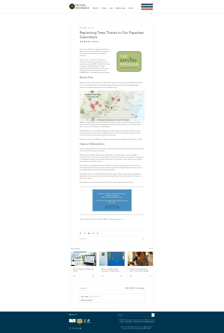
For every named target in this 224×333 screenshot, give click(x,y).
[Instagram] (70, 328)
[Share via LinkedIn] (89, 233)
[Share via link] (93, 233)
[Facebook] (73, 328)
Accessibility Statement (148, 321)
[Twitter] (75, 328)
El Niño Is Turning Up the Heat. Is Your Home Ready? (139, 270)
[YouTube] (80, 328)
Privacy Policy (128, 321)
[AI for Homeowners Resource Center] (83, 259)
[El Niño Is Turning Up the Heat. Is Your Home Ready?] (140, 259)
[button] (95, 8)
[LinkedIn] (78, 328)
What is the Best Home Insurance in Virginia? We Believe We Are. (110, 270)
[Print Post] (97, 233)
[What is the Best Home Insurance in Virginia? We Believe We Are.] (112, 259)
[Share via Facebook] (80, 233)
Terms (122, 321)
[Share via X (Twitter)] (85, 233)
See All (151, 248)
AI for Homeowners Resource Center (83, 270)
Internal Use (137, 321)
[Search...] (153, 315)
